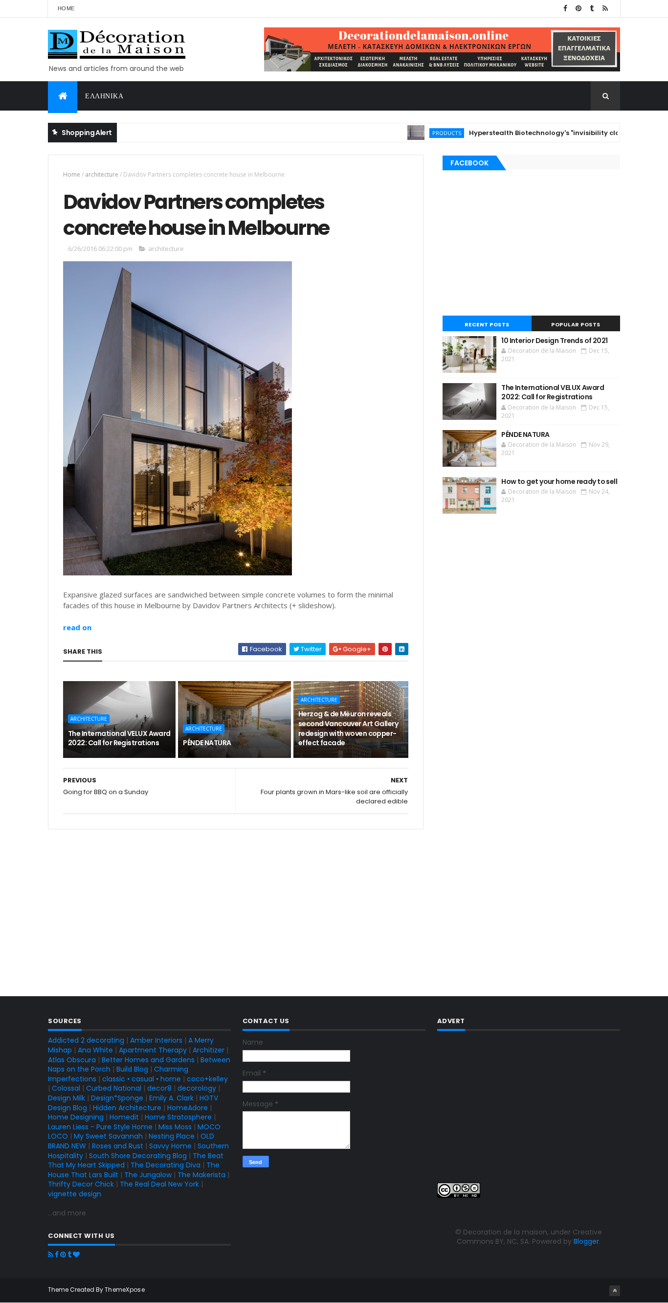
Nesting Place (172, 1136)
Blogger (586, 1241)
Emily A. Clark (171, 1098)
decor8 (159, 1088)
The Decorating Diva (165, 1165)
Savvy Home (170, 1146)
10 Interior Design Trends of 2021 (554, 340)
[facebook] (565, 8)
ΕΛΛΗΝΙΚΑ (104, 96)
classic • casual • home (141, 1079)
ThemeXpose (125, 1289)
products (424, 133)
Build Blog (132, 1069)
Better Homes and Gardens (148, 1060)
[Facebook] (57, 1254)
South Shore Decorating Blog (138, 1156)
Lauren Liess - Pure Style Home (100, 1127)
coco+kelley (207, 1079)
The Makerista (201, 1175)
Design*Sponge (117, 1098)
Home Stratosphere (178, 1117)
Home (66, 8)
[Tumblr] (69, 1254)
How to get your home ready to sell (559, 481)
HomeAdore (187, 1108)
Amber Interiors (156, 1040)
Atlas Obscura (72, 1060)
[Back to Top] (614, 1290)
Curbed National (113, 1088)
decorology (197, 1088)
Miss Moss (175, 1127)
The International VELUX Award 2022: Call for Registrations (119, 738)
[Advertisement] (235, 911)
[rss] (605, 8)
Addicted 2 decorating (86, 1040)
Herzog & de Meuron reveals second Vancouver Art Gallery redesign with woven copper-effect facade (348, 728)
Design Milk (66, 1098)
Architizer (208, 1050)
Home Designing (76, 1117)
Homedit (124, 1117)
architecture (101, 174)
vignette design (74, 1194)
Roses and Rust (117, 1146)
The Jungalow (147, 1175)
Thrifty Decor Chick (81, 1184)
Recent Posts (487, 324)
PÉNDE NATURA (207, 743)
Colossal (66, 1088)
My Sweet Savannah (108, 1136)
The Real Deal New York (159, 1184)
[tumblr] (591, 8)
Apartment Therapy (153, 1050)
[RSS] (50, 1254)
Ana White (95, 1050)
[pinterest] (578, 8)
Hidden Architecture (127, 1108)
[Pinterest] (63, 1254)
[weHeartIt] (76, 1254)
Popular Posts (576, 324)
